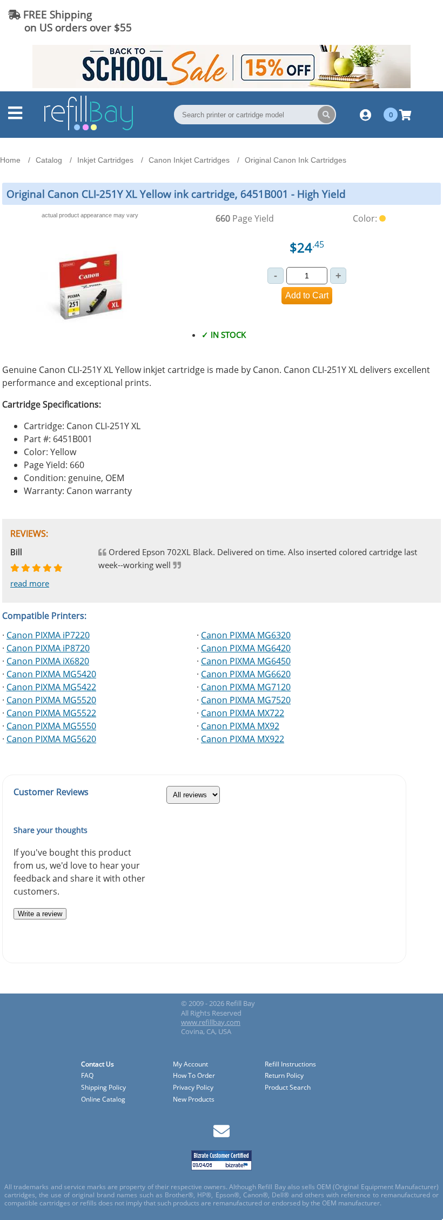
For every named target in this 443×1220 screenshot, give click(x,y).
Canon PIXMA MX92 (240, 726)
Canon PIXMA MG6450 (246, 661)
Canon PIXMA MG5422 (51, 687)
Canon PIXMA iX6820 (47, 661)
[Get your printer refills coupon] (221, 85)
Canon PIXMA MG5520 (51, 700)
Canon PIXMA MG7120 (246, 687)
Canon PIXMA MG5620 (51, 739)
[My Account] (365, 115)
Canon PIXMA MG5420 (51, 674)
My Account (190, 1065)
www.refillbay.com (210, 1022)
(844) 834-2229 (396, 21)
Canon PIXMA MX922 (242, 739)
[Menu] (15, 116)
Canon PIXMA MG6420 (246, 648)
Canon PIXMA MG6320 (246, 635)
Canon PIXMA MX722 (242, 713)
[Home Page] (89, 129)
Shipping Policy (103, 1088)
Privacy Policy (193, 1088)
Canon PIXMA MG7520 (246, 700)
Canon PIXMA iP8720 (48, 648)
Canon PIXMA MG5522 (51, 713)
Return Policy (284, 1076)
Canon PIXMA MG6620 (246, 674)
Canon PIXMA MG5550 (51, 726)
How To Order (194, 1076)
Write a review (40, 914)
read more (29, 583)
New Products (193, 1100)
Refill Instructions (290, 1065)
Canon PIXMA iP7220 (48, 635)
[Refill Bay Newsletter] (221, 1134)
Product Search (288, 1088)
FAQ (87, 1076)
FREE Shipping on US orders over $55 (70, 21)
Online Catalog (103, 1100)
